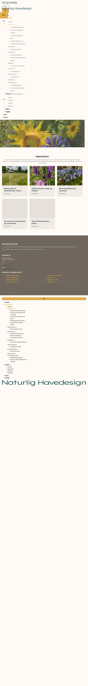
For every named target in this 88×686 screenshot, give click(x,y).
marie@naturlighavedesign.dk (8, 269)
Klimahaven (10, 63)
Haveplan (10, 103)
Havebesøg (10, 100)
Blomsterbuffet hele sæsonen (17, 27)
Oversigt (10, 21)
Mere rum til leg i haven (16, 49)
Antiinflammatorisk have (16, 85)
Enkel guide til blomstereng (12, 279)
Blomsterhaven (11, 79)
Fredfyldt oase (11, 52)
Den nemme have (12, 74)
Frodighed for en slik (15, 71)
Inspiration (8, 17)
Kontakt (5, 117)
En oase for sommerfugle (12, 277)
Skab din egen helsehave (16, 54)
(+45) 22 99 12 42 (6, 265)
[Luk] (44, 298)
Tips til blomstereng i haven (17, 41)
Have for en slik (11, 68)
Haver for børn (11, 46)
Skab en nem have (15, 76)
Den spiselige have (12, 82)
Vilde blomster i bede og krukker (18, 43)
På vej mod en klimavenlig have (18, 65)
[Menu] (4, 15)
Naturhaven (10, 24)
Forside (7, 302)
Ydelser (7, 364)
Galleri (5, 114)
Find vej (4, 261)
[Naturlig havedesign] (16, 11)
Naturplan (10, 105)
